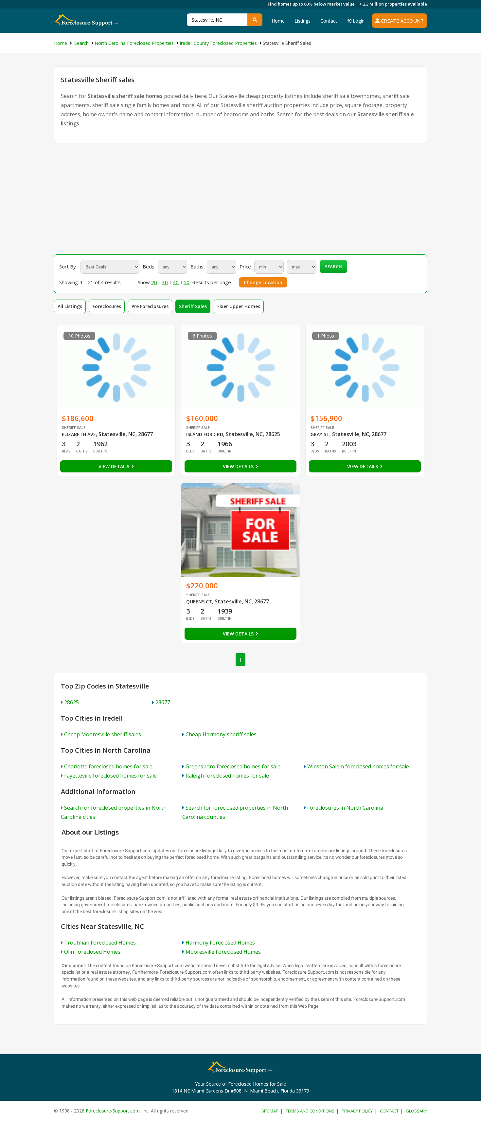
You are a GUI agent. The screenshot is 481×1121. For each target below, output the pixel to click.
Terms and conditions (310, 1111)
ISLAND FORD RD (204, 434)
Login (358, 21)
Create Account (402, 20)
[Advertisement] (240, 199)
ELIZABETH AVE (79, 434)
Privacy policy (357, 1111)
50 (186, 282)
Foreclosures (107, 306)
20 (154, 282)
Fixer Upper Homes (238, 306)
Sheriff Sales (193, 306)
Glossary (416, 1111)
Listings (302, 21)
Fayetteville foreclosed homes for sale (110, 775)
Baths (197, 266)
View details (114, 466)
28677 (162, 702)
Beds (148, 266)
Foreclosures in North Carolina (345, 807)
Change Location (263, 282)
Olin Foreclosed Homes (92, 951)
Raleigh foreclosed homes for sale (227, 775)
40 (176, 282)
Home (278, 21)
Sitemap (269, 1111)
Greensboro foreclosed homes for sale (233, 766)
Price (245, 266)
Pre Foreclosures (150, 306)
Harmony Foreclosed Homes (220, 942)
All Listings (70, 306)
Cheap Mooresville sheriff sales (102, 734)
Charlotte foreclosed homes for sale (108, 766)
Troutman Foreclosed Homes (100, 942)
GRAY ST (320, 434)
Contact (328, 21)
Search (333, 266)
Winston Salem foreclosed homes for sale (358, 766)
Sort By (67, 266)
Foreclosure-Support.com (113, 1111)
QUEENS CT (199, 601)
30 (165, 282)
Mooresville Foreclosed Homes (223, 951)
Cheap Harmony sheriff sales (221, 734)
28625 (71, 702)
